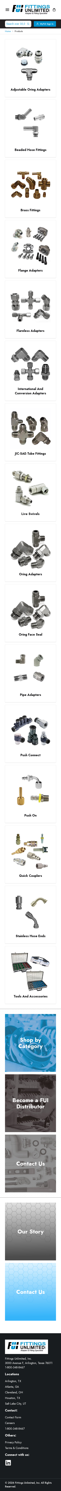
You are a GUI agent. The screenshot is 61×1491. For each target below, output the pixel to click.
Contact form (13, 1417)
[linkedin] (8, 1463)
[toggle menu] (7, 9)
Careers (10, 1423)
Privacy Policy (13, 1442)
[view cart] (54, 9)
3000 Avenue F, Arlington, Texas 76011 (28, 1363)
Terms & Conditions (16, 1448)
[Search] (28, 24)
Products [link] (19, 31)
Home (8, 31)
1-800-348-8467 (15, 1367)
